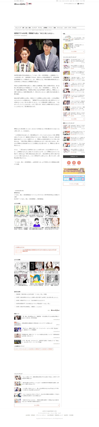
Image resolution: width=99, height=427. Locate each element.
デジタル (74, 27)
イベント (50, 27)
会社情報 (28, 415)
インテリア (34, 27)
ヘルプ (59, 413)
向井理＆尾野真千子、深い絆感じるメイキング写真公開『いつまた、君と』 (33, 303)
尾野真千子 (38, 349)
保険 (30, 27)
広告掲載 (71, 415)
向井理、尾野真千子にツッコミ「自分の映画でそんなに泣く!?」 (31, 300)
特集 (64, 33)
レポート (26, 349)
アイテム (40, 27)
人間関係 (45, 27)
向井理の (32, 349)
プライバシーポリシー (41, 415)
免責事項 (66, 415)
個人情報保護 (50, 415)
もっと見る (36, 405)
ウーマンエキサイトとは (43, 413)
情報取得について (59, 415)
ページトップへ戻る (73, 183)
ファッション (60, 27)
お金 (26, 27)
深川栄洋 (45, 349)
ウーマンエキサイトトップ (70, 3)
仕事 (23, 27)
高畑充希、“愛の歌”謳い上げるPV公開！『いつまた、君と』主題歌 (31, 294)
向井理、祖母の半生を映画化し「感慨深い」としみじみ (29, 306)
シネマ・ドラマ (67, 27)
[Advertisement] (49, 16)
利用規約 (33, 415)
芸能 (55, 27)
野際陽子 (51, 349)
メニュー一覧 (54, 413)
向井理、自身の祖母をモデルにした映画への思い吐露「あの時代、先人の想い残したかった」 (37, 297)
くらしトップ (18, 27)
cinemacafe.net (24, 35)
